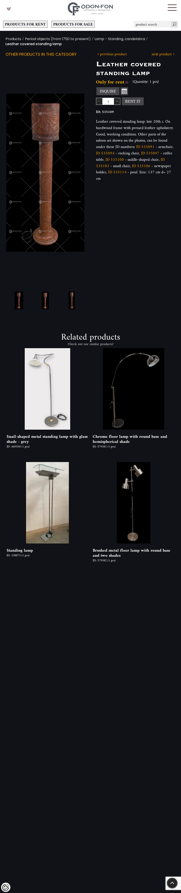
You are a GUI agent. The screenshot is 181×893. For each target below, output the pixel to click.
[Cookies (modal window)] (5, 887)
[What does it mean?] (127, 81)
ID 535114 (117, 172)
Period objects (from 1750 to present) (58, 39)
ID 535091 (145, 147)
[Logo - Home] (90, 7)
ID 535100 (115, 159)
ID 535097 (150, 153)
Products (13, 39)
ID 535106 (141, 166)
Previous (17, 172)
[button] (172, 7)
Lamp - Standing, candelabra (119, 39)
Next (74, 172)
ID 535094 (105, 153)
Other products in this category (41, 55)
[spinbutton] (108, 101)
